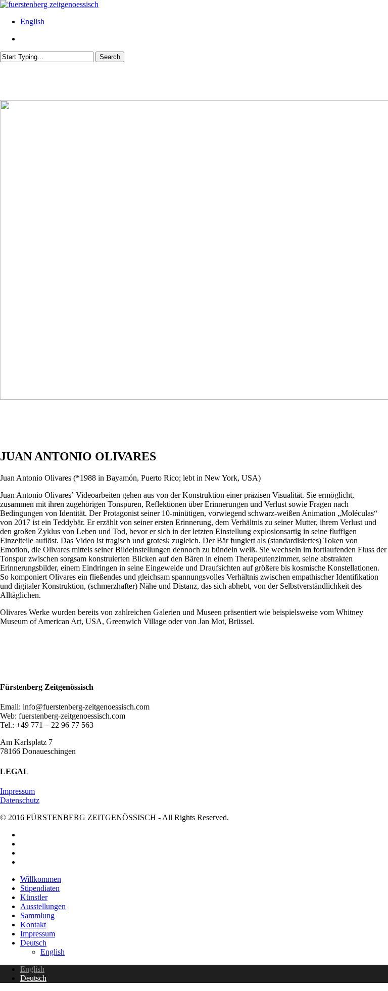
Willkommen (40, 879)
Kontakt (33, 924)
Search (110, 57)
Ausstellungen (43, 906)
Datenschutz (19, 800)
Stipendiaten (40, 888)
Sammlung (37, 915)
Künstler (33, 897)
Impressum (17, 791)
